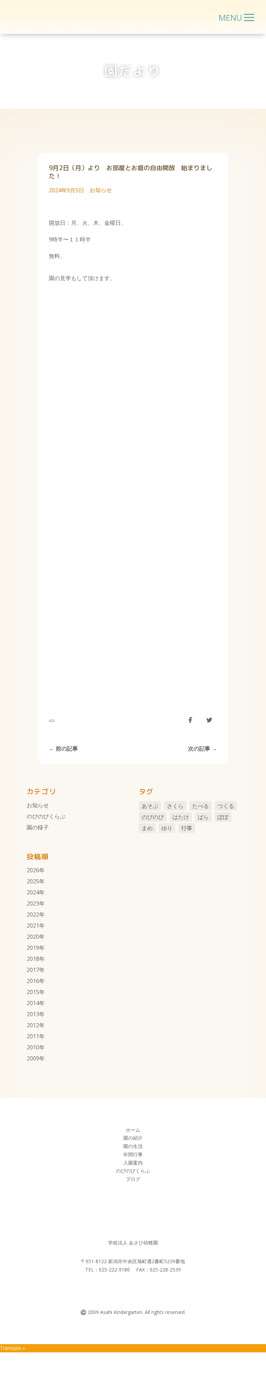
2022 (33, 914)
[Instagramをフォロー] (139, 1289)
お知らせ (101, 190)
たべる (200, 806)
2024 (33, 892)
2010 (33, 1047)
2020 (33, 936)
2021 (33, 925)
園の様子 (38, 827)
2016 (33, 981)
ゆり (166, 828)
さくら (175, 806)
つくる (226, 806)
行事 (186, 828)
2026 (33, 870)
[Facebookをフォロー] (126, 1289)
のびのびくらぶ (46, 816)
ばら (203, 817)
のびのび (153, 817)
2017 (33, 970)
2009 (33, 1058)
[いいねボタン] (51, 721)
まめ (147, 828)
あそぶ (150, 806)
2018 (33, 959)
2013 (33, 1014)
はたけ (180, 817)
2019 (33, 948)
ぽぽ (223, 817)
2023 (33, 903)
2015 (33, 992)
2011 (33, 1036)
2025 (33, 881)
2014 (33, 1003)
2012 (33, 1025)
